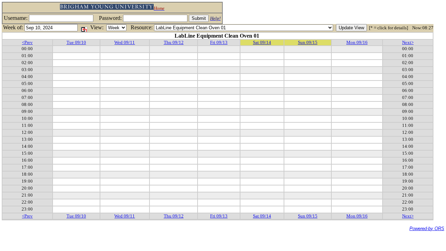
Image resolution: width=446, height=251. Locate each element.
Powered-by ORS (426, 228)
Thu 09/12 (174, 42)
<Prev (27, 42)
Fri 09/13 (219, 42)
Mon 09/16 (357, 42)
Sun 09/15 (307, 42)
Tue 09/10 (76, 42)
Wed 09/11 (124, 42)
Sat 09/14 (262, 42)
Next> (408, 42)
